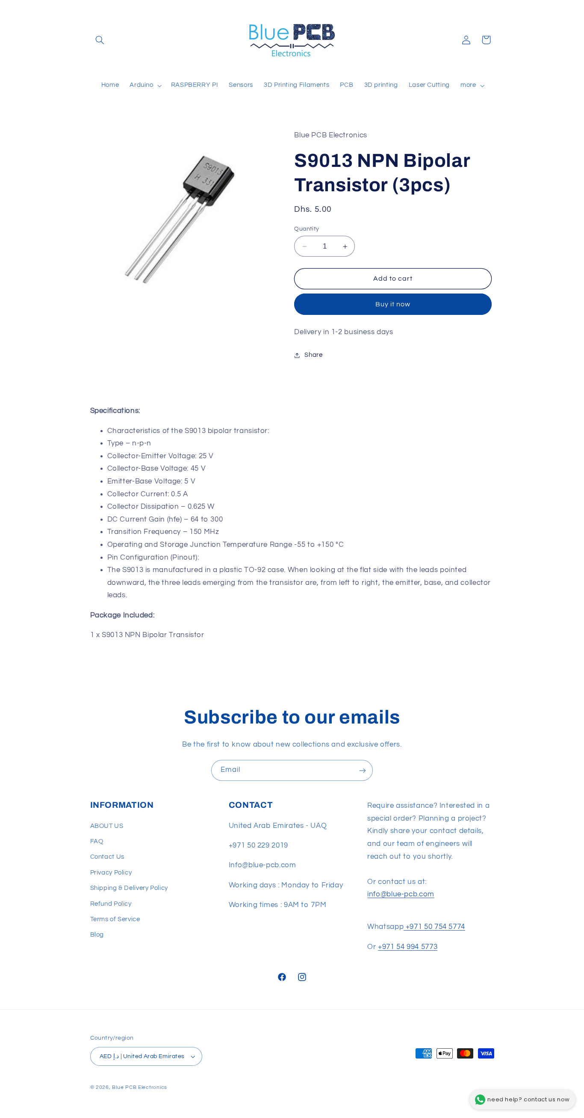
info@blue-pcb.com (400, 895)
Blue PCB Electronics (139, 1087)
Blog (97, 935)
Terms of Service (115, 919)
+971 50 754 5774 (434, 927)
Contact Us (107, 857)
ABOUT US (107, 826)
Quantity (306, 229)
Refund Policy (111, 904)
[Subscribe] (362, 770)
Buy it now (393, 304)
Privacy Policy (111, 872)
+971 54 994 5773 (407, 947)
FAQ (96, 841)
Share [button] (313, 355)
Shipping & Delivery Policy (129, 888)
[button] (100, 40)
